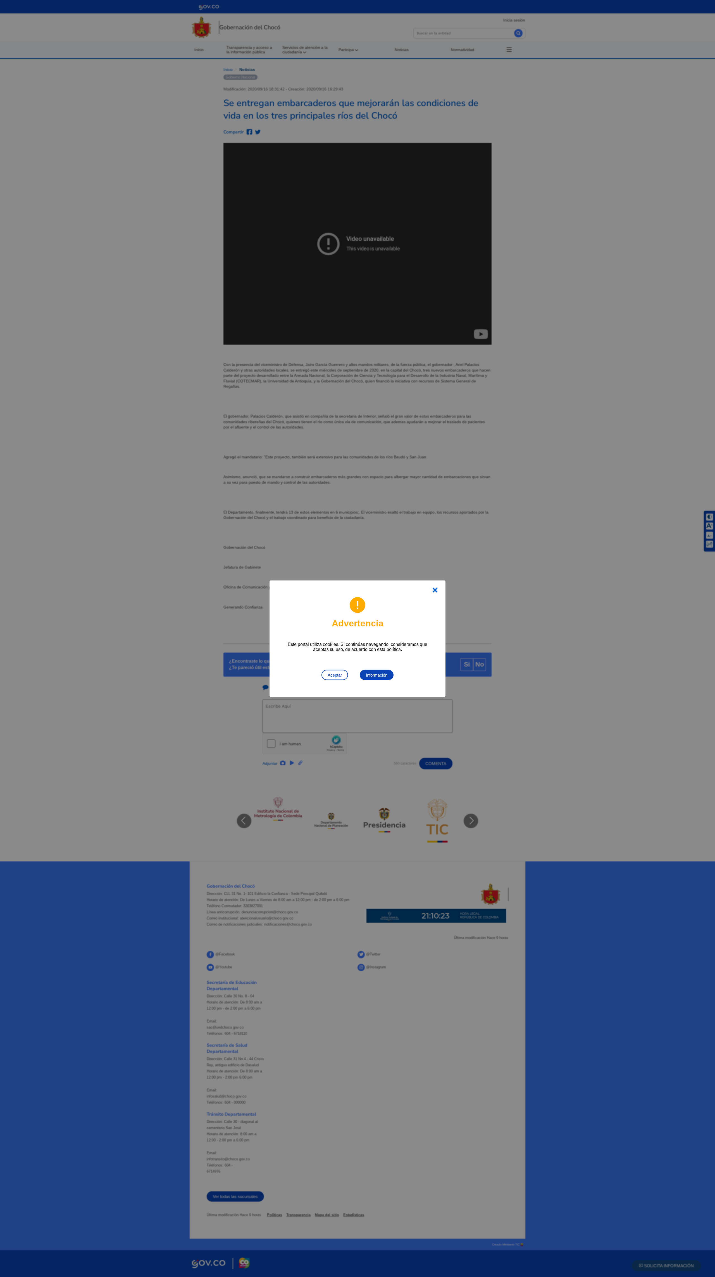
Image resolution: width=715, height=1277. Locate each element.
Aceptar (335, 674)
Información (376, 674)
